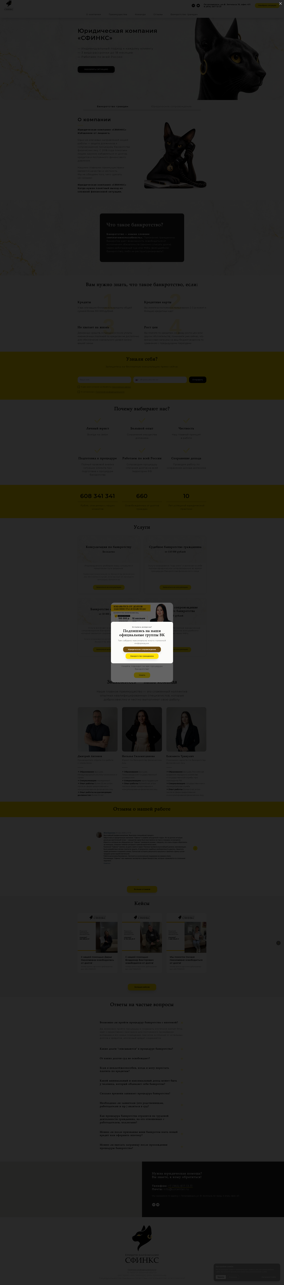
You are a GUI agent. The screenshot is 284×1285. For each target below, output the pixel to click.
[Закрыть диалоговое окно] (280, 3)
